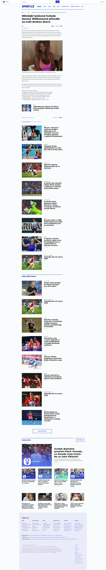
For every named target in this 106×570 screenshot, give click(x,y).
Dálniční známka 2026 (78, 524)
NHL (44, 530)
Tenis (54, 6)
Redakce (76, 545)
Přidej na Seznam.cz (78, 553)
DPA (43, 546)
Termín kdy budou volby (26, 527)
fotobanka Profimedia (52, 546)
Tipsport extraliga (46, 526)
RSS (75, 546)
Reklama (76, 552)
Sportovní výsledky (48, 255)
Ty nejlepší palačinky (57, 523)
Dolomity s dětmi (67, 530)
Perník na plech (56, 530)
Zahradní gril (61, 537)
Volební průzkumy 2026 (26, 524)
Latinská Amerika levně (68, 529)
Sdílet (59, 26)
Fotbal (44, 6)
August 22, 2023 (45, 99)
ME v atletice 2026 (46, 527)
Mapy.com (31, 535)
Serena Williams (37, 121)
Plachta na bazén (33, 537)
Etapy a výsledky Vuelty (36, 524)
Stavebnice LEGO (41, 539)
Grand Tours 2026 (35, 530)
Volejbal (45, 144)
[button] (42, 55)
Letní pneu (53, 539)
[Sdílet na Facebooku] (60, 117)
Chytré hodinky (67, 539)
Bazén (29, 537)
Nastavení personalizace (79, 562)
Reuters (46, 546)
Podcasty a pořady (75, 6)
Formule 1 (44, 529)
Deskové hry (58, 539)
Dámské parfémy (47, 539)
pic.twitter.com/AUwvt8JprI (38, 98)
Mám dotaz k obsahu (79, 558)
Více (82, 6)
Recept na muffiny (56, 524)
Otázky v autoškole (77, 529)
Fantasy (39, 6)
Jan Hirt (33, 526)
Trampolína (39, 537)
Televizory (62, 539)
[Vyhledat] (58, 1)
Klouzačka (48, 537)
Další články (80, 439)
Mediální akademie (78, 559)
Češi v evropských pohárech (57, 535)
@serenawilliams (30, 95)
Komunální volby (25, 530)
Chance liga (45, 523)
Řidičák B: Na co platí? (78, 527)
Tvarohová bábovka (57, 527)
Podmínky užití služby (79, 555)
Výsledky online (65, 6)
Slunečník (43, 537)
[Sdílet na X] (62, 117)
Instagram (77, 549)
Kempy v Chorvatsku (68, 523)
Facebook (77, 548)
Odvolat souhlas (78, 561)
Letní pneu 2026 (77, 523)
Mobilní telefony (34, 539)
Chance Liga (46, 281)
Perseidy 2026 (43, 535)
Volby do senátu (25, 529)
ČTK (22, 26)
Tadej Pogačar (35, 527)
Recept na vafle (56, 529)
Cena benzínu (48, 535)
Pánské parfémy (74, 539)
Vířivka (65, 537)
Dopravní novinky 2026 (78, 526)
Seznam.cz (102, 1)
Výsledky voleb (24, 526)
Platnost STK (76, 530)
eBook (54, 26)
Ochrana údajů (77, 556)
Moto (58, 6)
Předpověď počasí (37, 535)
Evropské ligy (47, 199)
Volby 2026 (24, 523)
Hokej (49, 6)
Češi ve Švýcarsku (67, 527)
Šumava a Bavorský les (68, 526)
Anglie (45, 373)
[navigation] (1, 2)
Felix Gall (34, 529)
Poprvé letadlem (67, 524)
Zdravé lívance (56, 526)
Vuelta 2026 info (35, 523)
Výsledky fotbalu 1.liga (47, 524)
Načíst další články (42, 431)
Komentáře (26, 440)
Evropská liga (47, 181)
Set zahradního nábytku (54, 537)
